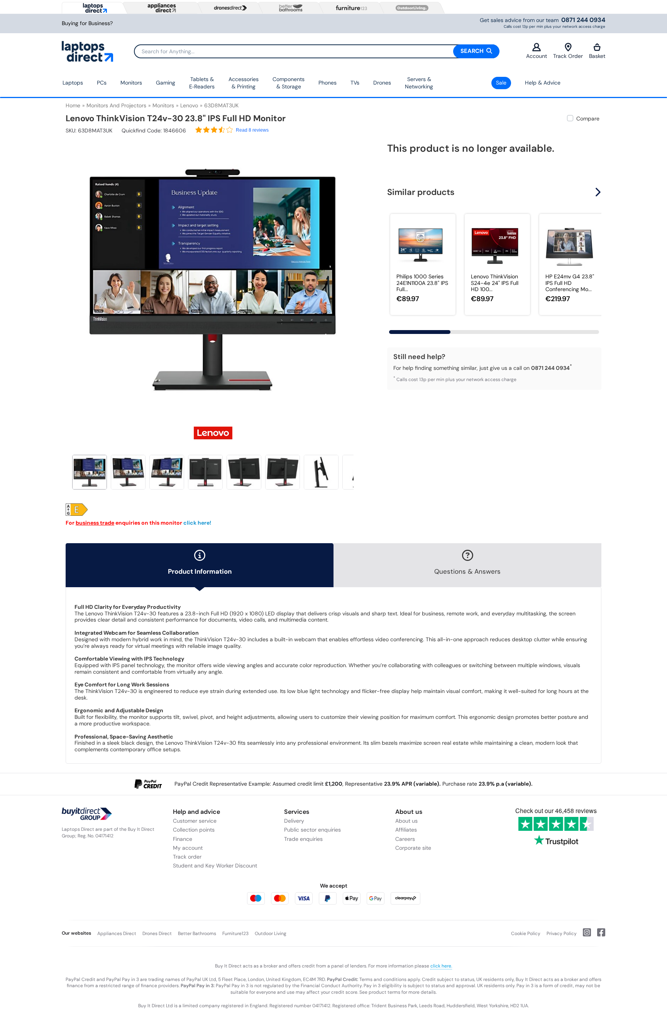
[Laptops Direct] (93, 8)
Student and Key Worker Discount (215, 865)
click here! (197, 522)
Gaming (165, 82)
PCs (102, 82)
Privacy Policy (562, 933)
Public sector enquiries (312, 829)
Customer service (195, 820)
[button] (355, 274)
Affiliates (406, 829)
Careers (405, 838)
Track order (187, 856)
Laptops (73, 82)
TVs (354, 82)
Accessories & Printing (244, 83)
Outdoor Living (270, 933)
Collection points (194, 829)
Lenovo (189, 105)
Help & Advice (542, 82)
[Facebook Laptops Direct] (598, 935)
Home (73, 105)
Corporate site (413, 847)
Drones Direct (157, 933)
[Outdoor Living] (410, 8)
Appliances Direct (116, 933)
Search (472, 51)
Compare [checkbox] (587, 118)
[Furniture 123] (350, 7)
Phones (327, 82)
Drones (382, 82)
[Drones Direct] (228, 8)
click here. (441, 966)
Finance (182, 838)
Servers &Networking (419, 83)
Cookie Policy (525, 933)
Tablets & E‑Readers (202, 83)
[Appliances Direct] (161, 7)
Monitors (131, 82)
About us (406, 820)
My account (188, 847)
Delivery (294, 820)
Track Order (568, 56)
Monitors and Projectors (116, 105)
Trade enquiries (303, 838)
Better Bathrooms (197, 933)
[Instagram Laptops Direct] (584, 935)
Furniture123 (235, 933)
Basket (597, 56)
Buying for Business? (87, 23)
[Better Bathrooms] (289, 8)
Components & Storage (289, 83)
